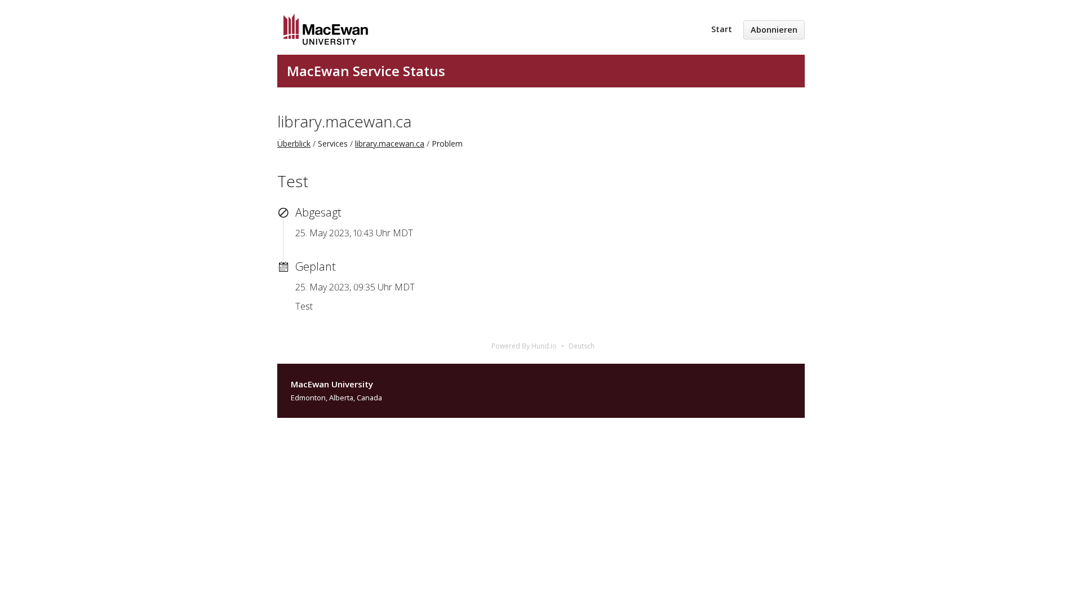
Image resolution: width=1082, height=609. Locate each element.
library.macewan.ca (344, 121)
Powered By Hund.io (524, 346)
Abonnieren (774, 29)
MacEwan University (332, 384)
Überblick (294, 143)
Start (721, 29)
